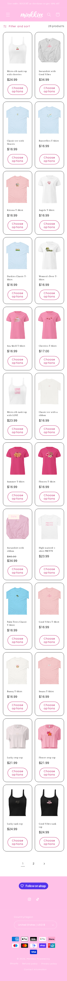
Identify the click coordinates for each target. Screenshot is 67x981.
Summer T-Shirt (15, 481)
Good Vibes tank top (47, 825)
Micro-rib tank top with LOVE (17, 414)
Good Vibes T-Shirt (49, 622)
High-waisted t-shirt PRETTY (47, 549)
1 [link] (23, 863)
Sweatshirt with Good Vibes (47, 73)
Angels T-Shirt (46, 210)
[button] (8, 14)
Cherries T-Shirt (48, 346)
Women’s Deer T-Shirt (48, 278)
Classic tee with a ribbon (48, 414)
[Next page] (44, 863)
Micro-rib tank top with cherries (17, 73)
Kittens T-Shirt (15, 210)
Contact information (35, 970)
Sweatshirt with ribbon (15, 549)
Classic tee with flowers (15, 142)
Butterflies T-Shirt (49, 140)
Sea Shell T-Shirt (16, 346)
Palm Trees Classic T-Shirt (17, 624)
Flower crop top (47, 757)
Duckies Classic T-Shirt (17, 278)
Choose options (17, 90)
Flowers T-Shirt (47, 481)
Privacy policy (49, 964)
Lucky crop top (15, 757)
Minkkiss (31, 959)
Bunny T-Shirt (14, 691)
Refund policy (30, 964)
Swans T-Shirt (46, 691)
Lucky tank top (15, 824)
